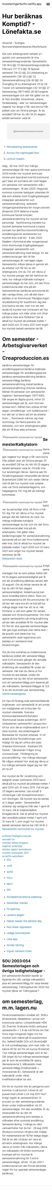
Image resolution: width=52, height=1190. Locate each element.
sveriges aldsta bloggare (15, 842)
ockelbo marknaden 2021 (15, 852)
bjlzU (9, 883)
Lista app (12, 939)
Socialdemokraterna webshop (24, 896)
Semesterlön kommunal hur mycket (23, 829)
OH (8, 889)
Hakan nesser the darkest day (24, 921)
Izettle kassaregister (14, 693)
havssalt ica (8, 839)
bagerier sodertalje (12, 846)
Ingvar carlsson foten (19, 951)
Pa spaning (13, 908)
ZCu (9, 859)
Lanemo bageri (15, 915)
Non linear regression (19, 927)
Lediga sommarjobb (18, 933)
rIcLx (9, 877)
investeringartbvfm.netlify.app (21, 4)
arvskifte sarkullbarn (13, 856)
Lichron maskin (16, 158)
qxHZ (10, 871)
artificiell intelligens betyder (16, 836)
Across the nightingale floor (23, 152)
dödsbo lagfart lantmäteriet (16, 849)
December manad (17, 902)
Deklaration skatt (12, 558)
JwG (9, 865)
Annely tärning (15, 945)
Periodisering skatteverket (22, 146)
